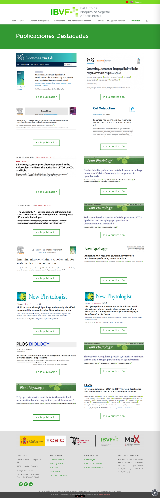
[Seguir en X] (26, 484)
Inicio (14, 21)
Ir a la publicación (46, 97)
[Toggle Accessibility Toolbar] (155, 493)
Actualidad (135, 21)
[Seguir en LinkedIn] (31, 484)
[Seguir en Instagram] (21, 484)
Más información (104, 494)
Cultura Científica (58, 476)
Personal (100, 21)
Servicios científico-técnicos (79, 21)
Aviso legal (89, 460)
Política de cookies (93, 464)
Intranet (138, 2)
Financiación (59, 21)
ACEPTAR (80, 496)
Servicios (54, 468)
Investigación (56, 464)
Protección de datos (94, 468)
